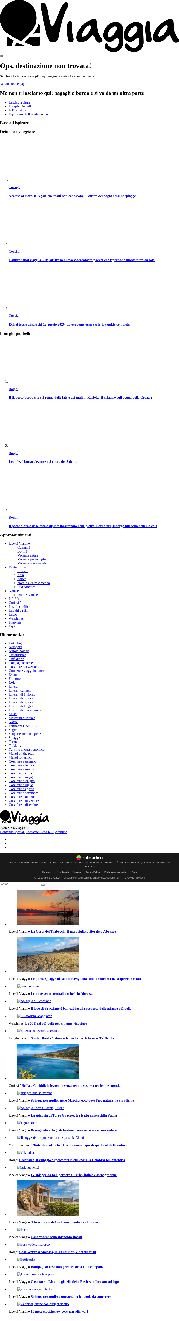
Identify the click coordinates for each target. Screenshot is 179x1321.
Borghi (13, 389)
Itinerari (14, 686)
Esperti (13, 626)
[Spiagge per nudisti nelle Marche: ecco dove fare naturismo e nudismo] (94, 1093)
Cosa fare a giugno (22, 781)
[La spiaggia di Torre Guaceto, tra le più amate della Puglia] (94, 1108)
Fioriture (15, 678)
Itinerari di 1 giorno (22, 694)
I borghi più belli (20, 106)
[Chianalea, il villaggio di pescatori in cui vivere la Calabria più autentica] (94, 1153)
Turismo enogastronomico (27, 749)
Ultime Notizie (27, 595)
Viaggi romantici (20, 757)
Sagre (13, 730)
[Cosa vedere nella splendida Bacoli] (94, 1230)
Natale (13, 722)
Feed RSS (47, 832)
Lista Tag (15, 643)
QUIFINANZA (147, 863)
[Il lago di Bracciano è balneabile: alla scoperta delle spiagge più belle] (94, 1001)
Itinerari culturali (20, 690)
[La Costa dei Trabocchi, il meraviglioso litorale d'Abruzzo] (94, 908)
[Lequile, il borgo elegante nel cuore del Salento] (94, 426)
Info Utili (15, 599)
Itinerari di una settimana (26, 710)
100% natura (17, 110)
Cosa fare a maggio (22, 777)
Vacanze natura (27, 555)
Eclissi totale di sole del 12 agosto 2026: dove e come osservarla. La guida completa (69, 324)
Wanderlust (16, 618)
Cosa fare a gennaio (22, 761)
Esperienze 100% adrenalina (28, 114)
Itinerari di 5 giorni (21, 702)
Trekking (15, 745)
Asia (20, 575)
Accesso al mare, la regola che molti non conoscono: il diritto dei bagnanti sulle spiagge (72, 196)
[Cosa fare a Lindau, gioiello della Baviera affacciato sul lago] (94, 1274)
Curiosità (15, 602)
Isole (12, 682)
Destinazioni (17, 567)
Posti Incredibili (19, 606)
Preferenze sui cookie (116, 872)
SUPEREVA (90, 867)
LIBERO (13, 863)
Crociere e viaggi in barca (26, 671)
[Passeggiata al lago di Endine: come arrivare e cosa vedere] (94, 1123)
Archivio (61, 832)
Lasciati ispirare (19, 102)
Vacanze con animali (31, 563)
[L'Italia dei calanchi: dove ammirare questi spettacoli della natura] (94, 1138)
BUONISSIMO (163, 863)
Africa (21, 579)
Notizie (14, 591)
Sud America (26, 587)
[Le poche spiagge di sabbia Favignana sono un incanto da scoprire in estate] (94, 955)
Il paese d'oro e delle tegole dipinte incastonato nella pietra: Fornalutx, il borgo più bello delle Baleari (83, 526)
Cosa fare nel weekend (24, 667)
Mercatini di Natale (22, 718)
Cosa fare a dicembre (23, 805)
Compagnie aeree (21, 663)
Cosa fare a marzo (21, 769)
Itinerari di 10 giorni (22, 706)
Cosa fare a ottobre (22, 797)
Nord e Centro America (33, 583)
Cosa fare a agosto (21, 789)
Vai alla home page (13, 84)
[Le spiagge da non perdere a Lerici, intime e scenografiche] (94, 1168)
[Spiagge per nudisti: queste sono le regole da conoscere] (94, 1289)
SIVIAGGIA (133, 863)
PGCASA (78, 863)
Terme (13, 741)
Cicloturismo (17, 655)
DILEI (123, 863)
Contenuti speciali (12, 832)
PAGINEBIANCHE (94, 863)
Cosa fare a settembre (23, 793)
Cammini (23, 547)
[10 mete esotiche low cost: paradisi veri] (94, 1304)
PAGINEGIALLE (39, 863)
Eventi (13, 674)
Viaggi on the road (21, 753)
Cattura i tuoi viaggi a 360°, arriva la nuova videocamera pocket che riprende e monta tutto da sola (82, 260)
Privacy (77, 872)
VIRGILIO (24, 863)
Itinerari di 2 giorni (21, 698)
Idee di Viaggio (19, 543)
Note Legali (63, 872)
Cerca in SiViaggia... (15, 828)
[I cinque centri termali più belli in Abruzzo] (94, 986)
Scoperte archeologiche (25, 734)
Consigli (14, 187)
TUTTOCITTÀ (111, 863)
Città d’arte (16, 659)
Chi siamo (47, 872)
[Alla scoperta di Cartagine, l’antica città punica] (94, 1198)
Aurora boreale (19, 651)
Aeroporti (15, 647)
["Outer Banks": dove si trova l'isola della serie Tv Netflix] (94, 1031)
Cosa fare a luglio (21, 785)
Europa (22, 571)
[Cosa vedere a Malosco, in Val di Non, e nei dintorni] (94, 1245)
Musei (13, 714)
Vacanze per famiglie (31, 559)
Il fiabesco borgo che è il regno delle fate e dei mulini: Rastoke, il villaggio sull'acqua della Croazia (80, 397)
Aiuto (134, 872)
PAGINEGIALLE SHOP (60, 863)
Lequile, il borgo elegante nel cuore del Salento (43, 461)
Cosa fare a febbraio (22, 765)
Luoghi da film (19, 610)
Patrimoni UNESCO (23, 726)
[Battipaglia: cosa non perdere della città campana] (94, 1259)
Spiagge (14, 738)
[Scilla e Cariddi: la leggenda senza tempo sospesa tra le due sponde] (94, 1062)
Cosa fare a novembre (24, 801)
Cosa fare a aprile (21, 773)
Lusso (13, 614)
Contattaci (33, 832)
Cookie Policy (92, 872)
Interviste (15, 622)
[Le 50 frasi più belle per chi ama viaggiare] (94, 1016)
